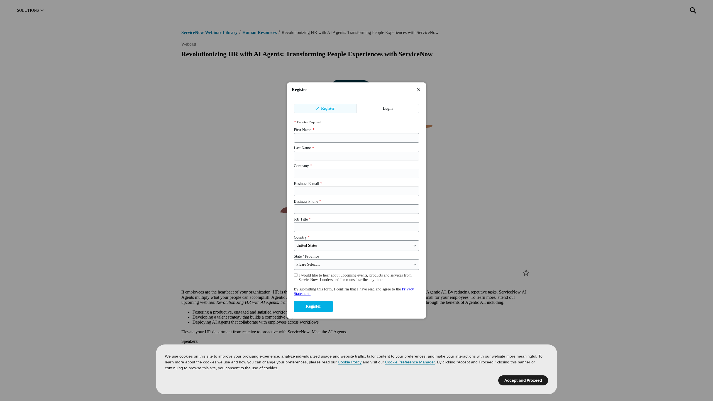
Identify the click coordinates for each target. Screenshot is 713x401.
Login (388, 108)
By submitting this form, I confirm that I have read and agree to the (354, 291)
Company (303, 166)
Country (302, 237)
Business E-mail (308, 184)
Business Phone (307, 201)
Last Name (304, 148)
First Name (304, 130)
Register (327, 108)
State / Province (306, 256)
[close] (418, 89)
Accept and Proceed (523, 380)
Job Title (302, 219)
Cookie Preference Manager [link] (410, 362)
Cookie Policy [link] (350, 362)
